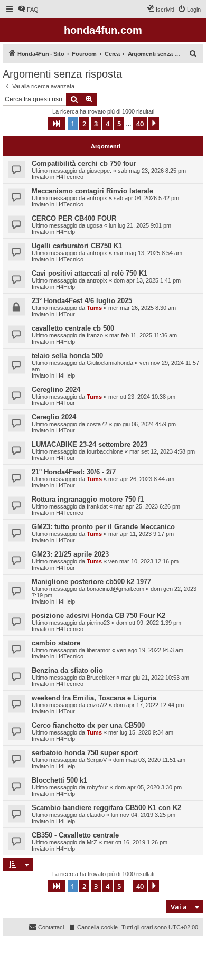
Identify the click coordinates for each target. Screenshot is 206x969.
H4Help (65, 232)
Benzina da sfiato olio (67, 670)
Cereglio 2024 (54, 417)
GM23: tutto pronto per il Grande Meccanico (103, 527)
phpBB (42, 945)
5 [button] (119, 123)
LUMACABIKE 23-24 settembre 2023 (89, 444)
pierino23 (98, 622)
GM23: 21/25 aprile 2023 (70, 554)
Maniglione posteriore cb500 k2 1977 (91, 582)
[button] (56, 123)
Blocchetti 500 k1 (59, 780)
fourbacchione (105, 451)
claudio (96, 815)
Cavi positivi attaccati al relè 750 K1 (89, 273)
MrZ (92, 842)
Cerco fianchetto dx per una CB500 (88, 725)
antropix (97, 198)
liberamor (98, 650)
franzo (95, 335)
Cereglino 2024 (56, 389)
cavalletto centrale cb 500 (73, 328)
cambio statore (56, 643)
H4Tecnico (69, 177)
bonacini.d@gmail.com (115, 589)
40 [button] (140, 123)
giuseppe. (99, 170)
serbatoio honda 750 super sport (85, 753)
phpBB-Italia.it (74, 952)
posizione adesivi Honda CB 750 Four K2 (98, 615)
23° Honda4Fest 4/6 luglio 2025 (82, 301)
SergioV (97, 760)
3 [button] (96, 123)
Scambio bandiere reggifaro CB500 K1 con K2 (106, 808)
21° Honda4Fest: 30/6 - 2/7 (74, 472)
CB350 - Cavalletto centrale (75, 835)
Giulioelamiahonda (110, 363)
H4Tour (65, 314)
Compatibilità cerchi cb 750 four (84, 163)
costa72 (97, 424)
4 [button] (107, 123)
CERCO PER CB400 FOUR (74, 218)
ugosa (94, 225)
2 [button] (84, 123)
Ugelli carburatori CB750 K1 (77, 246)
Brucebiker (101, 677)
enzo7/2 (97, 705)
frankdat (97, 506)
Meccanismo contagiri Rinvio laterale (92, 191)
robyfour (97, 787)
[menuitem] (28, 9)
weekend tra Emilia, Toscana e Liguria (94, 698)
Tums (94, 308)
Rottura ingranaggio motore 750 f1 (88, 499)
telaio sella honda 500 (67, 356)
